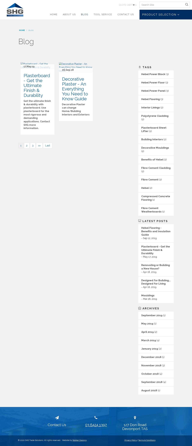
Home (53, 14)
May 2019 (147, 323)
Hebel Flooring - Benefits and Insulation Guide (155, 231)
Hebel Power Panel (153, 90)
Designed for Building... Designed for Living (156, 282)
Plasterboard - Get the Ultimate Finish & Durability (155, 250)
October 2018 (150, 373)
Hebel (145, 187)
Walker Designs (79, 440)
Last (47, 145)
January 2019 (149, 348)
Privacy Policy (130, 440)
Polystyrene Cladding (154, 115)
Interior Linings (150, 107)
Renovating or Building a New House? (155, 267)
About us (69, 14)
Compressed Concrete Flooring (155, 198)
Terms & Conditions (146, 440)
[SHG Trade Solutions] (15, 9)
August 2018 (149, 390)
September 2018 (151, 382)
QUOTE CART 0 (127, 5)
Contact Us (57, 425)
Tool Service (103, 14)
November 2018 (151, 365)
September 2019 (151, 315)
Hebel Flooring (150, 99)
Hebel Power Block (153, 74)
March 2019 (148, 340)
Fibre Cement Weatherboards (151, 210)
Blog (84, 14)
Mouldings (147, 295)
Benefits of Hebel (152, 159)
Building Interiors (152, 139)
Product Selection (159, 14)
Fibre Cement (149, 179)
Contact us (125, 14)
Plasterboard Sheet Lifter (153, 129)
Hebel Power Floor (153, 82)
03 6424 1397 (96, 425)
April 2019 (147, 331)
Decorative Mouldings (155, 147)
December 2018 (151, 357)
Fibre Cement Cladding (156, 167)
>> (39, 145)
